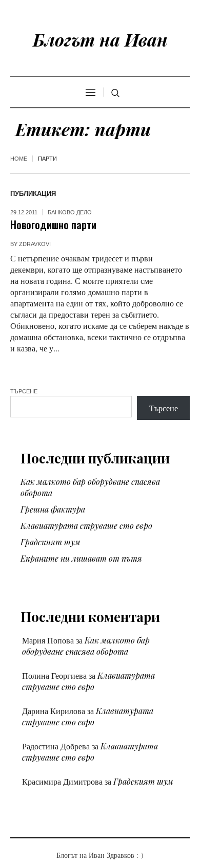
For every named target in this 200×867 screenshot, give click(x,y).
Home (18, 158)
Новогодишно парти (53, 224)
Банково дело (70, 212)
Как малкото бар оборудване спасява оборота (86, 646)
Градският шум (51, 542)
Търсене (23, 391)
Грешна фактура (53, 509)
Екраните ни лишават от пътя (81, 558)
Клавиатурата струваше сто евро (86, 525)
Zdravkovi (35, 244)
